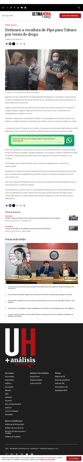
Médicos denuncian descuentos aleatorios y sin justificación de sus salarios (32, 218)
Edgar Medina (26, 231)
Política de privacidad (47, 459)
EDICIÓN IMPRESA (70, 16)
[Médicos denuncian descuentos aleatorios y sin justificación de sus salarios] (73, 217)
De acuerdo (74, 458)
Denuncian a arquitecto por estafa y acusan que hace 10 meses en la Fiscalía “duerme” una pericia (41, 301)
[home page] (41, 15)
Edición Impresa (11, 25)
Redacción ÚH (26, 220)
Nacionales (9, 216)
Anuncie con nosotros (39, 373)
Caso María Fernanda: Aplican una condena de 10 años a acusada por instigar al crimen (40, 294)
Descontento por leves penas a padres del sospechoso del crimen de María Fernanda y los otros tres (41, 287)
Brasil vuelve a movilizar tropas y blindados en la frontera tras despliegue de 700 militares (41, 308)
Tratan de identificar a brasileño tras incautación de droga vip (28, 228)
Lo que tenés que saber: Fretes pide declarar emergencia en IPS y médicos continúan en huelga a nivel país (40, 315)
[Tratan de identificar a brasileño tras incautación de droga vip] (73, 228)
